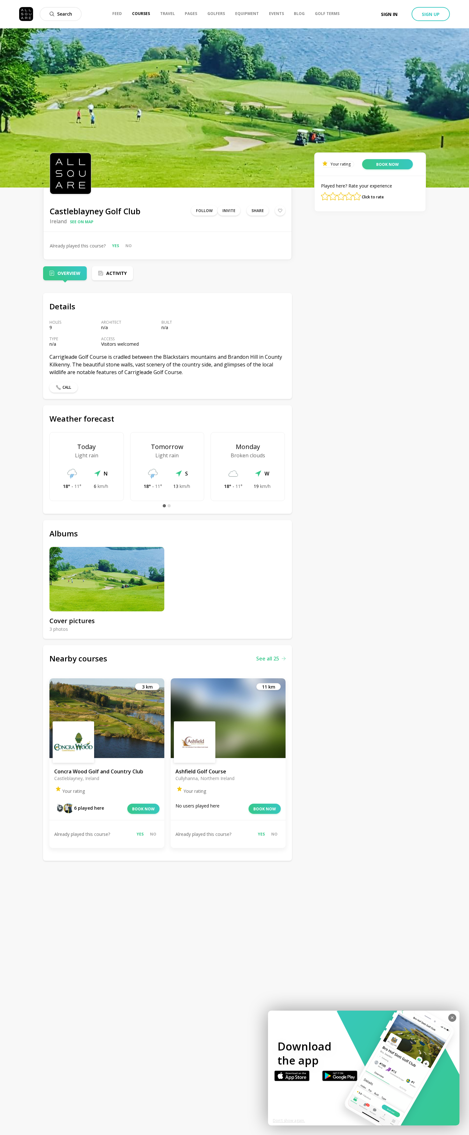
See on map (81, 222)
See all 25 (267, 658)
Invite (228, 210)
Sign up (431, 14)
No (128, 245)
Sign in (389, 14)
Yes (115, 245)
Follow (204, 210)
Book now (143, 809)
